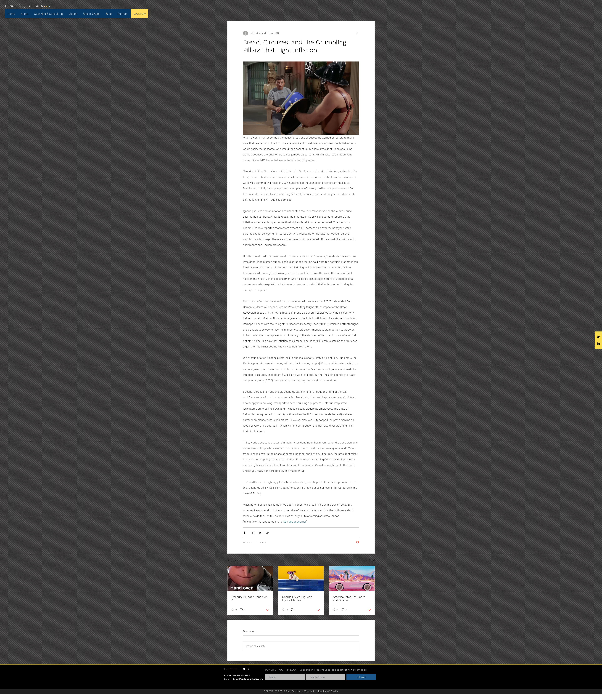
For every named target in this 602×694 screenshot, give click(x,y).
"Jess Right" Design (328, 691)
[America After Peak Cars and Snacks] (352, 578)
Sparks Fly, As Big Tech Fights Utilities (297, 598)
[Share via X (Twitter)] (252, 532)
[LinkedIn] (598, 343)
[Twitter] (598, 337)
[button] (49, 13)
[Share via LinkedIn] (259, 532)
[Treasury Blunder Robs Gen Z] (250, 578)
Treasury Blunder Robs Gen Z (249, 598)
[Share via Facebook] (244, 532)
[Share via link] (267, 532)
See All (372, 560)
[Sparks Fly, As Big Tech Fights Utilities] (301, 578)
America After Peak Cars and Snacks (349, 598)
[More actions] (357, 33)
